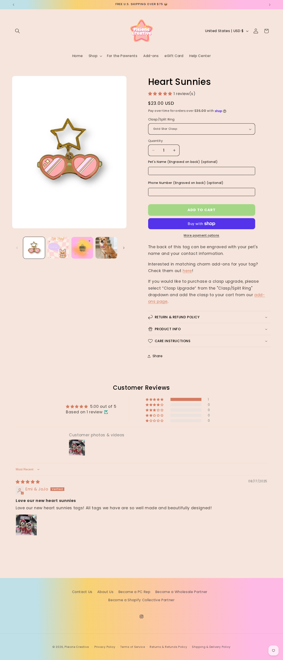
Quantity (155, 141)
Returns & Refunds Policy (168, 647)
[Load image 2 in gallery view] (58, 248)
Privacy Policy (104, 647)
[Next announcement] (270, 4)
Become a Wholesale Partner (181, 591)
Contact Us (82, 591)
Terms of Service (132, 647)
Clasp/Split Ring (161, 119)
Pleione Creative (77, 647)
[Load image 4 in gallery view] (106, 248)
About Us (105, 591)
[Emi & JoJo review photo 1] (26, 525)
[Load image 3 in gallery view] (82, 248)
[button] (17, 31)
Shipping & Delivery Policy (211, 647)
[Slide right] (124, 248)
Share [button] (158, 356)
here (187, 271)
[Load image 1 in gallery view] (34, 248)
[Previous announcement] (13, 4)
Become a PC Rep (135, 591)
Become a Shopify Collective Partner (141, 600)
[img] (28, 482)
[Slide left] (17, 248)
